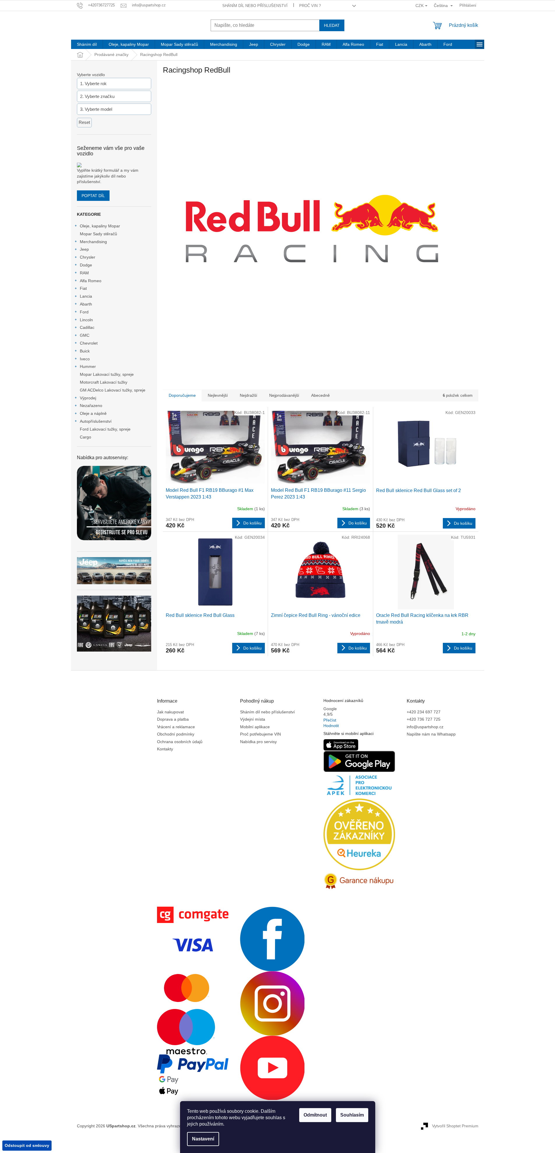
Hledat (332, 25)
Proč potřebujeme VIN (260, 734)
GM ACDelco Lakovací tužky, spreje (112, 390)
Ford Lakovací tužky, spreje (105, 429)
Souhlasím (352, 1114)
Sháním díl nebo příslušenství (255, 5)
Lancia (86, 296)
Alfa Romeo (90, 280)
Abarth (86, 304)
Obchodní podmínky (175, 734)
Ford (84, 312)
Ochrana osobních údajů (179, 741)
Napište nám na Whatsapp (431, 734)
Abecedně (320, 395)
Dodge (86, 265)
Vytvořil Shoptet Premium (455, 1126)
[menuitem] (87, 44)
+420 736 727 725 (424, 719)
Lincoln (86, 319)
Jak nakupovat (170, 712)
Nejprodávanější (284, 395)
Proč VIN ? (310, 5)
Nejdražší (248, 395)
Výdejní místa (252, 719)
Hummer (88, 366)
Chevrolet (89, 343)
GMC (84, 335)
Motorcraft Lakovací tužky (103, 382)
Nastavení (203, 1138)
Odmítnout (315, 1114)
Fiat (83, 288)
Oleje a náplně (93, 413)
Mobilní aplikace (255, 726)
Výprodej (88, 398)
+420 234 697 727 (424, 712)
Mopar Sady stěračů (98, 233)
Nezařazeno (91, 405)
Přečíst (329, 720)
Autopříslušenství (96, 421)
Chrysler (87, 257)
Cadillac (87, 327)
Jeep (84, 249)
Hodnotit (331, 725)
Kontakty (165, 749)
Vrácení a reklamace (176, 726)
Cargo (85, 437)
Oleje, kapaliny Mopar (100, 226)
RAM (84, 273)
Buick (85, 351)
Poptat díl (93, 195)
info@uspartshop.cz (425, 726)
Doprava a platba (173, 719)
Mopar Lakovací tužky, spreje (107, 374)
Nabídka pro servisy (258, 741)
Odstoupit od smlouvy (27, 1145)
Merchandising (93, 241)
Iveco (85, 359)
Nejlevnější (218, 395)
